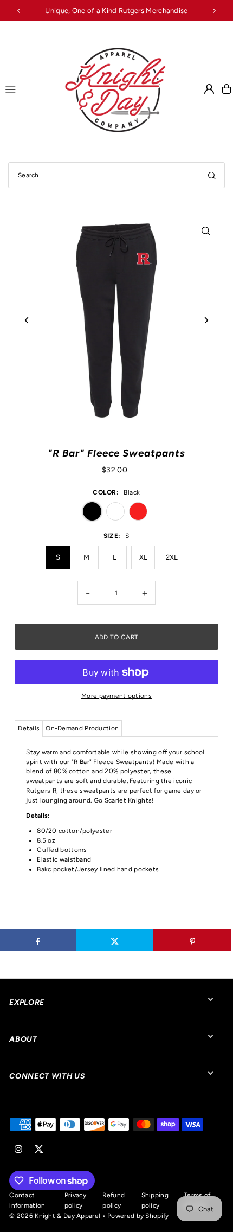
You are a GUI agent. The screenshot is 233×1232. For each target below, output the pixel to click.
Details (29, 728)
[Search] (212, 175)
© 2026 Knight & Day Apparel (54, 1216)
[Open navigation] (29, 88)
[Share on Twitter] (115, 940)
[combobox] (116, 175)
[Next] (214, 10)
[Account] (209, 89)
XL (143, 557)
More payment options (116, 696)
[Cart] (226, 89)
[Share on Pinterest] (192, 940)
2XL (172, 557)
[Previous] (19, 10)
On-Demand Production (82, 728)
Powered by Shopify (138, 1216)
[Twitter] (39, 1149)
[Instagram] (18, 1149)
